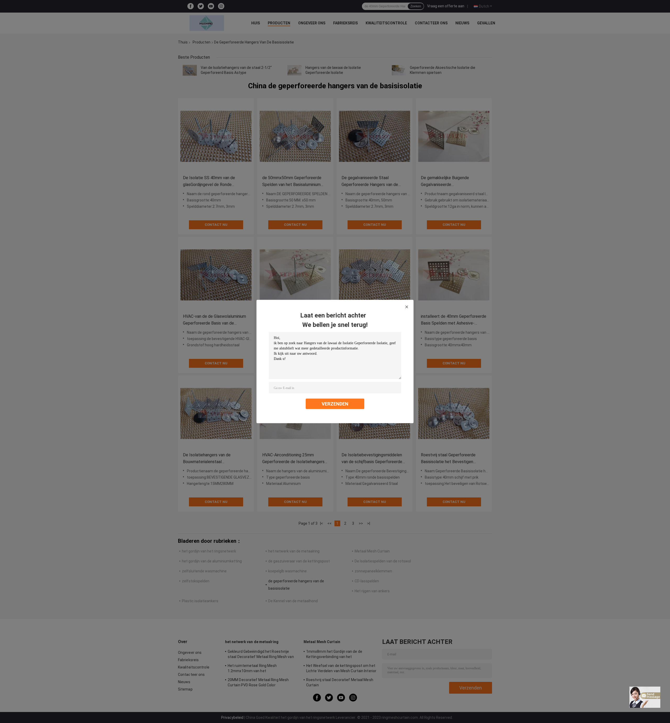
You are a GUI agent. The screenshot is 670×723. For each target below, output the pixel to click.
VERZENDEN (335, 404)
